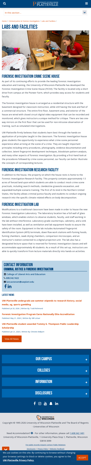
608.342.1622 (12, 278)
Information (43, 381)
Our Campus (44, 359)
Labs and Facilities (48, 21)
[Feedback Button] (5, 449)
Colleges (43, 370)
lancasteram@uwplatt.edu (20, 281)
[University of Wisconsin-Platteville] (45, 3)
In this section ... (13, 12)
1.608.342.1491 (77, 433)
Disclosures (43, 393)
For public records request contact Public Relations (46, 445)
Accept (82, 457)
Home (4, 21)
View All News (12, 338)
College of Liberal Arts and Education (26, 274)
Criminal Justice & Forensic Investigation (24, 21)
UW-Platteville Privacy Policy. (18, 460)
